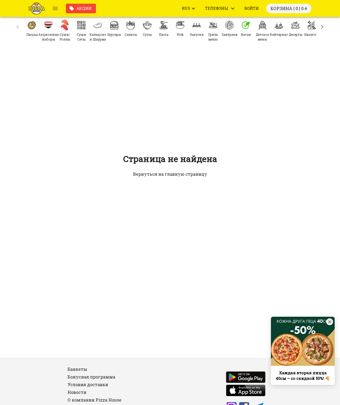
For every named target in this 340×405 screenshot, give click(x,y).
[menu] (55, 8)
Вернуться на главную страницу (170, 174)
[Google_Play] (246, 378)
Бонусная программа (91, 377)
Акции (84, 8)
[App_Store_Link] (246, 391)
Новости (76, 392)
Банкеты (77, 369)
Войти (251, 8)
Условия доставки (87, 384)
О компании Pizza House (94, 400)
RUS (186, 8)
